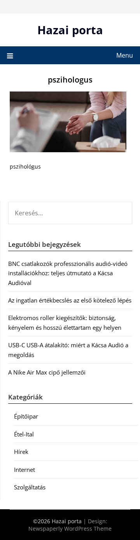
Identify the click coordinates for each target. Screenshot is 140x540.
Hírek (21, 452)
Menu (124, 55)
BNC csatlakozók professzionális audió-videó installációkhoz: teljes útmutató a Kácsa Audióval (68, 273)
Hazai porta (70, 29)
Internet (24, 469)
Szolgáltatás (30, 487)
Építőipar (26, 416)
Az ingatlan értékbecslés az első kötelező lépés (69, 300)
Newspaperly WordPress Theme (70, 528)
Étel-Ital (24, 434)
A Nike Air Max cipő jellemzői (47, 372)
